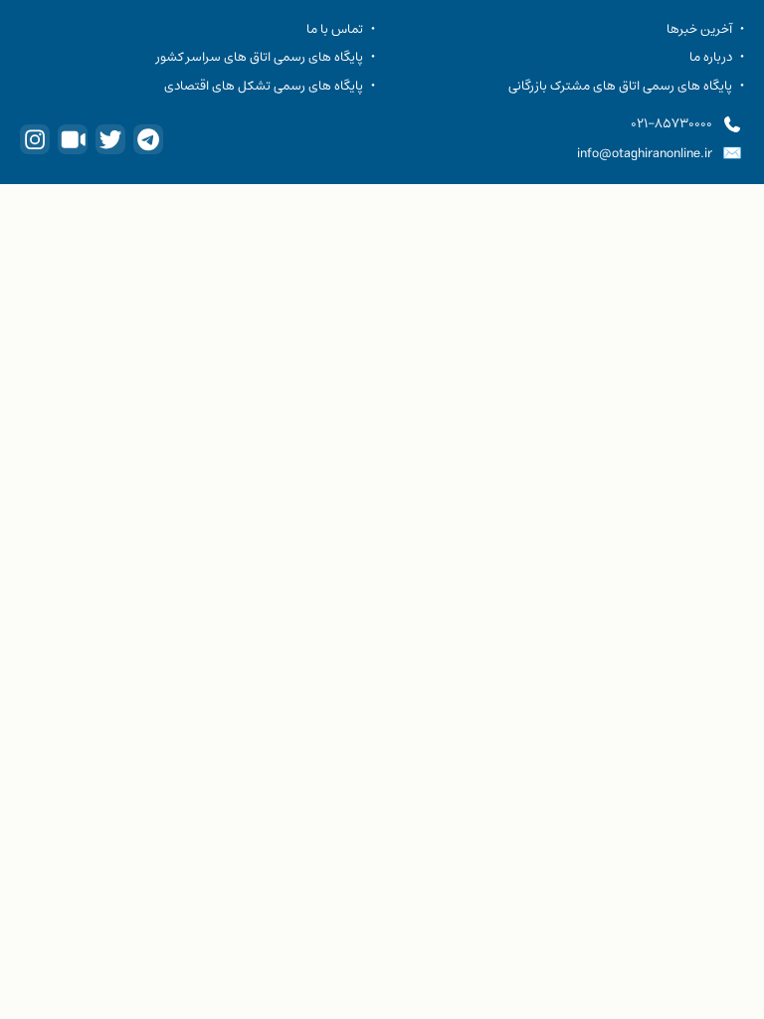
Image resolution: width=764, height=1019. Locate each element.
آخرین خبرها (699, 29)
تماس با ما (334, 29)
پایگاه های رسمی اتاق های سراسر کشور (259, 57)
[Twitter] (110, 139)
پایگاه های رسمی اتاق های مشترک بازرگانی (620, 86)
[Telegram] (148, 139)
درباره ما (710, 57)
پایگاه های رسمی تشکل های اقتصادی (263, 86)
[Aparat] (73, 139)
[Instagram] (35, 139)
